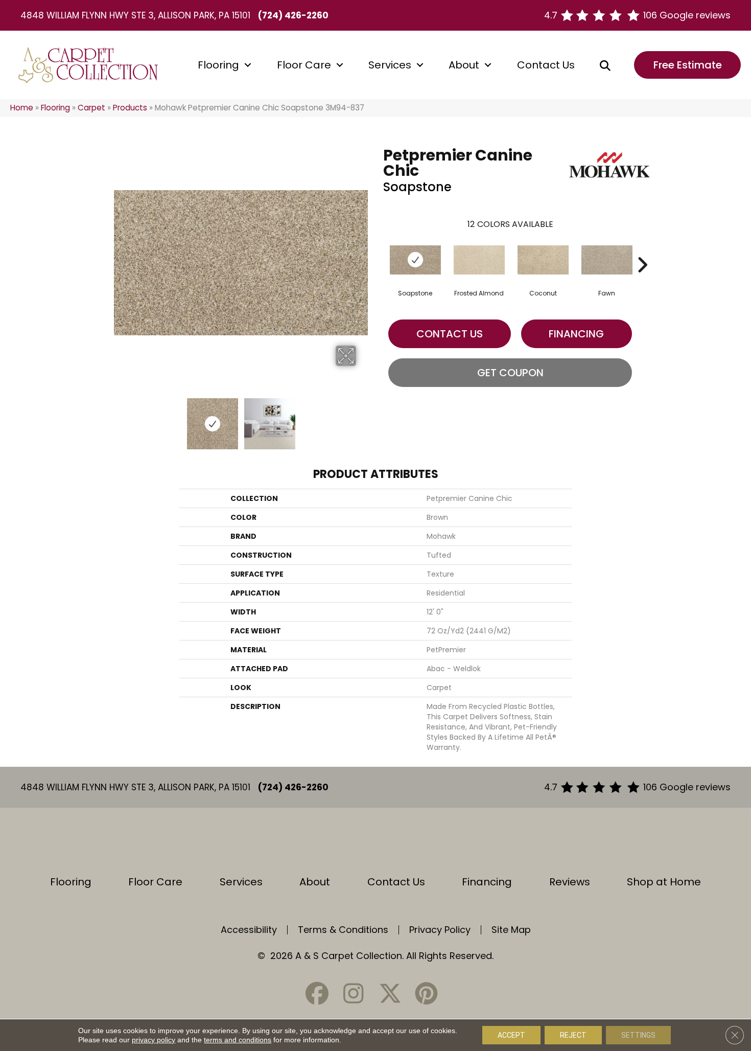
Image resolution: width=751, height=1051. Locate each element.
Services (389, 65)
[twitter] (389, 993)
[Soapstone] (415, 260)
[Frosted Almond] (479, 260)
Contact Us (546, 65)
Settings (638, 1035)
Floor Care (304, 65)
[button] (247, 65)
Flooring (218, 65)
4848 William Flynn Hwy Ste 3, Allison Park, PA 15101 (135, 15)
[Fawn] (607, 260)
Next (363, 419)
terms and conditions (237, 1040)
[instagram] (353, 993)
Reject (573, 1035)
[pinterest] (426, 993)
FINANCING (576, 334)
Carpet (91, 107)
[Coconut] (543, 260)
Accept (511, 1035)
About (464, 65)
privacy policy (153, 1040)
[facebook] (317, 993)
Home (21, 107)
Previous (119, 419)
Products (130, 107)
